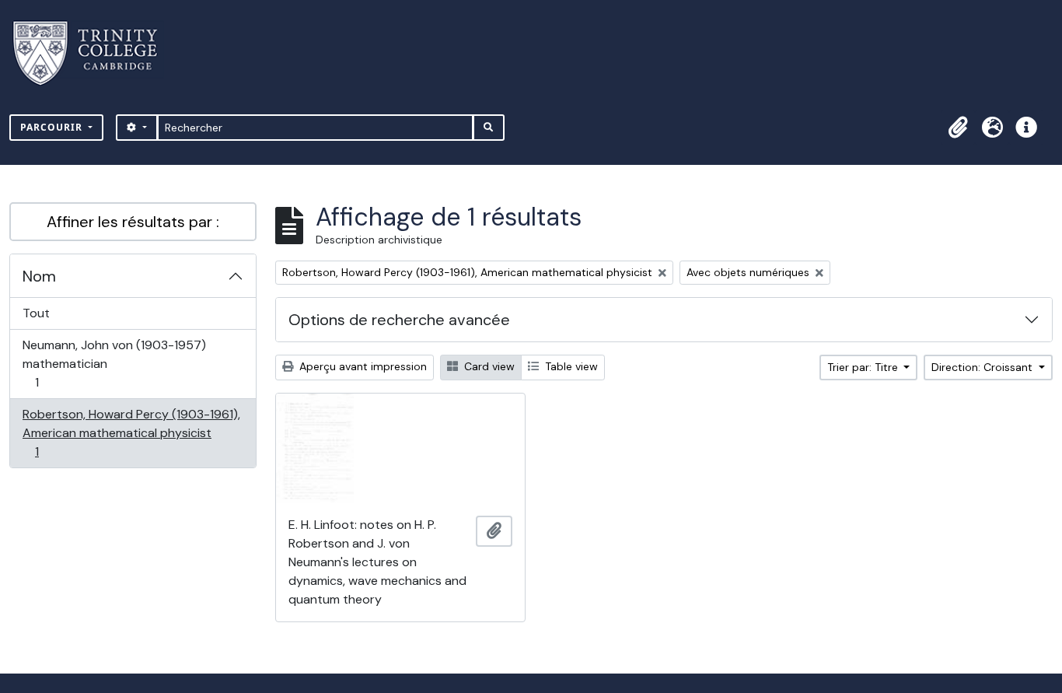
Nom (39, 276)
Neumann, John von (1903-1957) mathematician (114, 363)
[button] (958, 127)
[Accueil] (94, 53)
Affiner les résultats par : (133, 222)
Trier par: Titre (864, 367)
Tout (36, 313)
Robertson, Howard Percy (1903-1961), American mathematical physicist (131, 432)
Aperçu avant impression (361, 366)
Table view (570, 366)
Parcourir (53, 127)
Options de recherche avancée (399, 320)
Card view (488, 366)
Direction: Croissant (983, 367)
